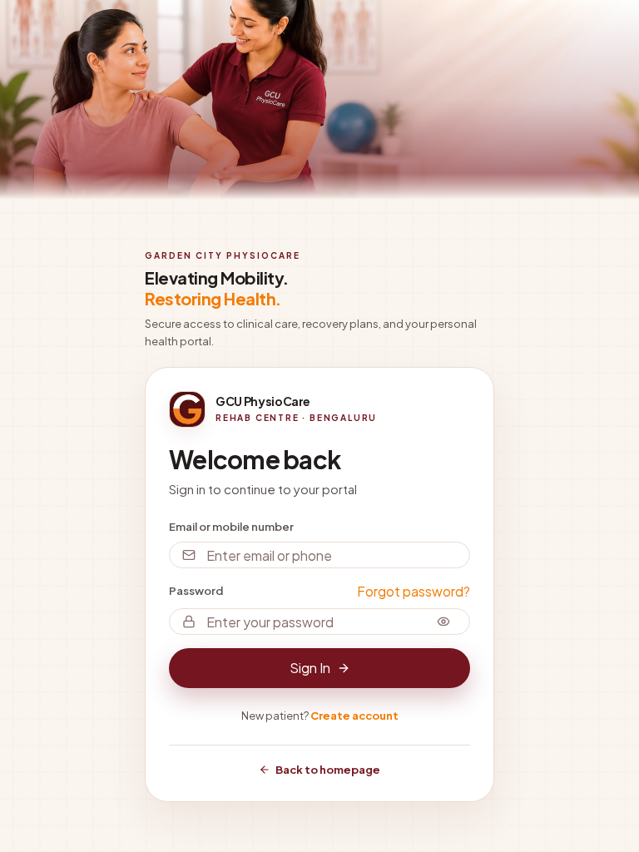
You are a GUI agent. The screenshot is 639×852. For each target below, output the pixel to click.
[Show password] (443, 622)
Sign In (310, 667)
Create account (354, 715)
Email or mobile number (231, 526)
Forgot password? (413, 591)
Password (196, 590)
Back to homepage (327, 769)
